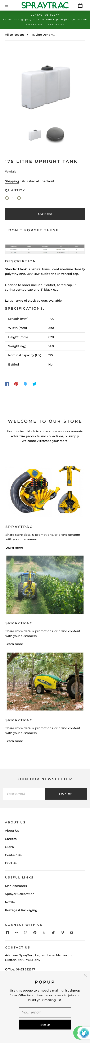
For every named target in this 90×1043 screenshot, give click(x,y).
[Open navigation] (9, 5)
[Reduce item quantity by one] (7, 198)
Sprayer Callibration (20, 894)
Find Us (11, 863)
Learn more (14, 547)
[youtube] (71, 932)
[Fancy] (25, 384)
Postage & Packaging (21, 910)
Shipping (12, 181)
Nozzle (10, 902)
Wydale (11, 171)
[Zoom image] (45, 84)
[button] (15, 84)
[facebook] (7, 932)
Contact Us (13, 855)
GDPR (9, 847)
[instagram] (25, 932)
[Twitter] (34, 384)
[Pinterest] (16, 384)
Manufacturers (16, 886)
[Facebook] (7, 384)
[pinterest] (34, 932)
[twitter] (53, 932)
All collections (14, 34)
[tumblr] (44, 932)
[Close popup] (85, 975)
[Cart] (80, 5)
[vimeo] (62, 932)
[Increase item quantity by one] (19, 198)
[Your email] (24, 793)
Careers (11, 839)
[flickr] (16, 932)
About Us (12, 831)
